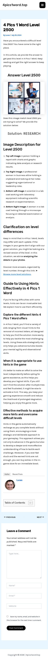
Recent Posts (18, 474)
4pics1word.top (15, 5)
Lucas (19, 480)
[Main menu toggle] (42, 5)
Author (7, 474)
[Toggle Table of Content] (29, 503)
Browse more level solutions (17, 274)
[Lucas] (10, 484)
